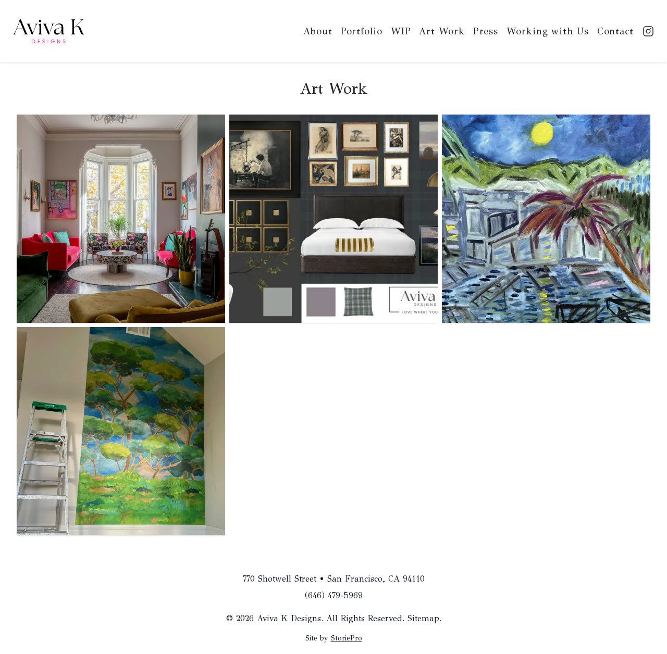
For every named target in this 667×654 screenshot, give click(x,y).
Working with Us (548, 31)
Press (486, 31)
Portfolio (361, 31)
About (317, 31)
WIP (401, 31)
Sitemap (423, 618)
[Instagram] (648, 31)
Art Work (441, 31)
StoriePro (346, 638)
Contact (615, 31)
